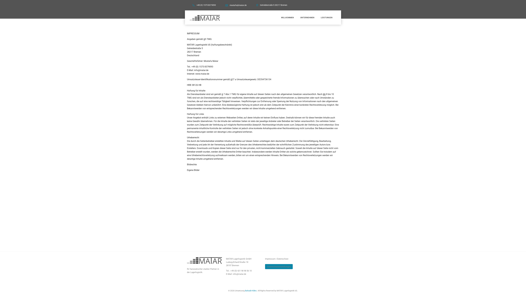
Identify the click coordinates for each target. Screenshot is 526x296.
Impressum (270, 259)
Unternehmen (307, 17)
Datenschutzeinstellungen (279, 266)
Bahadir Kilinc (251, 291)
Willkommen (287, 17)
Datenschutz (282, 259)
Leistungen (326, 17)
